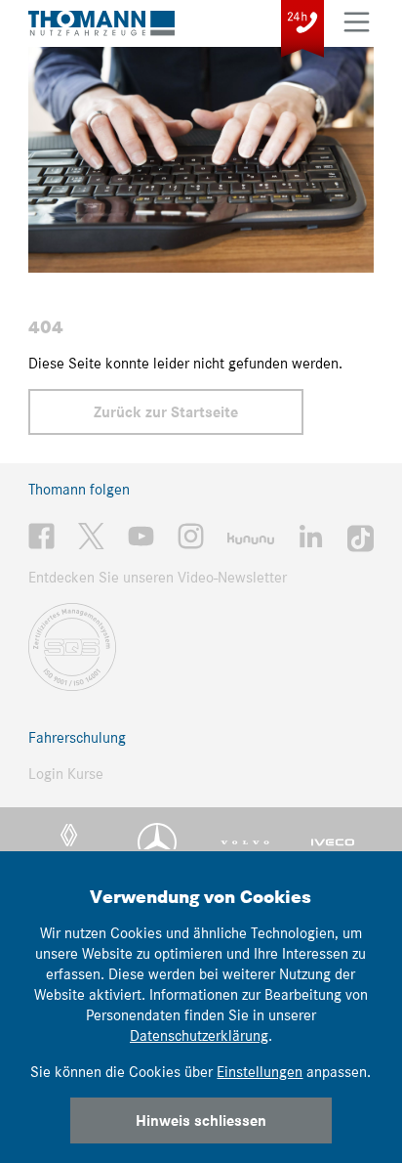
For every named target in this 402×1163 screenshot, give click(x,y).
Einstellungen (259, 1071)
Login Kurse (65, 773)
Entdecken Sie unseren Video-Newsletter (157, 577)
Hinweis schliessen (201, 1120)
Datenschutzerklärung (199, 1035)
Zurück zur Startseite (166, 412)
